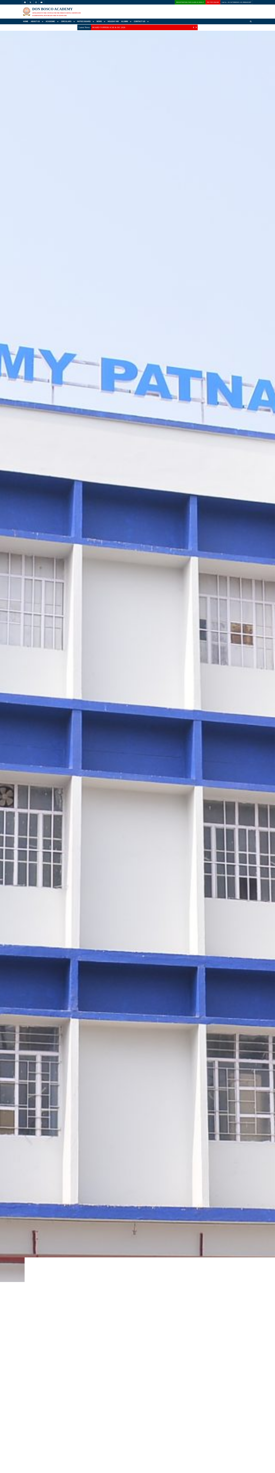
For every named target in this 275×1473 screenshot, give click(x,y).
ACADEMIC (50, 21)
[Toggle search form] (250, 21)
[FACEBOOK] (25, 2)
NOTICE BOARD (84, 21)
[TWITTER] (30, 2)
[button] (196, 27)
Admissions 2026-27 (101, 27)
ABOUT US (35, 21)
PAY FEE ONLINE (213, 2)
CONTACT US (139, 21)
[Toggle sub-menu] (42, 21)
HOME (25, 21)
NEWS (99, 21)
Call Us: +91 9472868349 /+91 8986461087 (236, 2)
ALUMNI (124, 21)
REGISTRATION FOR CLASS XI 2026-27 (190, 2)
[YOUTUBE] (41, 2)
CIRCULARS (66, 21)
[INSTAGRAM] (36, 2)
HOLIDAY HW (113, 21)
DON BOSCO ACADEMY (52, 9)
